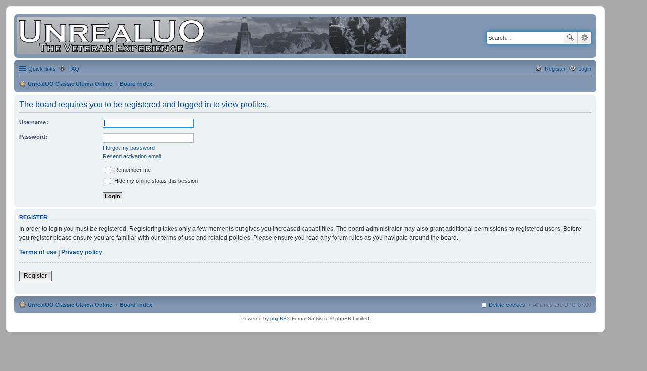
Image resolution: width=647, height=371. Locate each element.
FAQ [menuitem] (73, 69)
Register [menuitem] (555, 69)
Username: (33, 122)
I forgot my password (129, 148)
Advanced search (584, 38)
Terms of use (38, 252)
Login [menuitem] (584, 69)
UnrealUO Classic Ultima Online (70, 84)
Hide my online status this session (155, 181)
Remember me (132, 170)
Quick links (42, 69)
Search (570, 38)
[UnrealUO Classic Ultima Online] (211, 36)
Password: (33, 137)
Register (35, 276)
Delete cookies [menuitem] (507, 305)
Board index (136, 84)
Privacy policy (81, 252)
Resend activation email (132, 156)
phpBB (278, 318)
